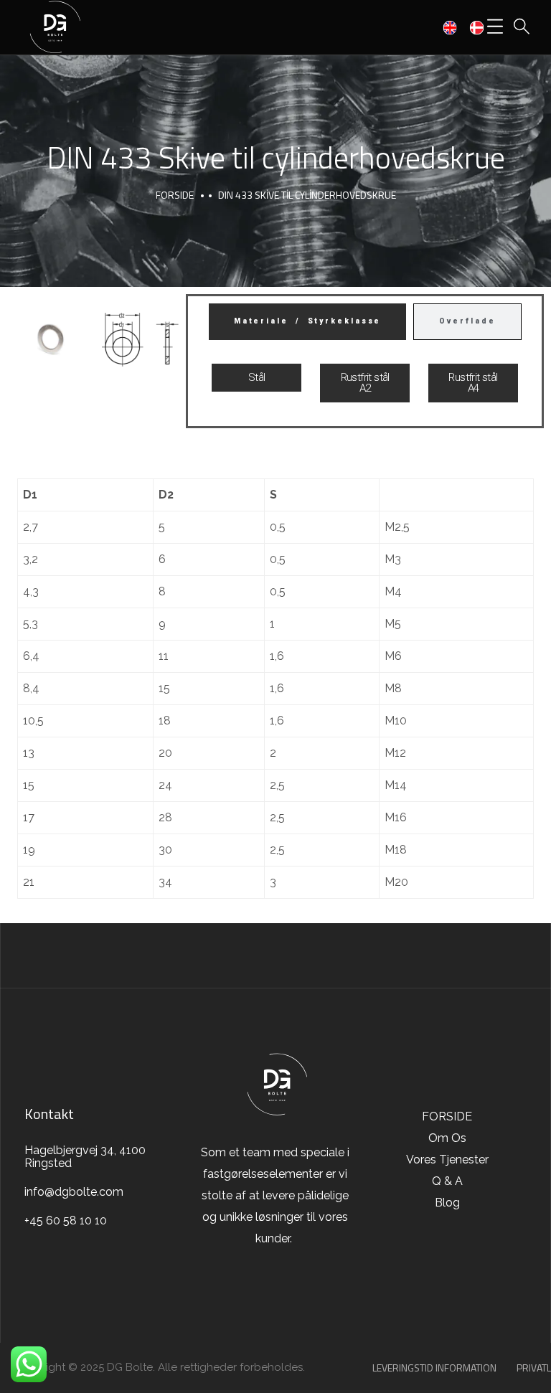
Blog (447, 1202)
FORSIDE (175, 194)
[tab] (308, 321)
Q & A (447, 1181)
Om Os (447, 1138)
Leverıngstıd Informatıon (434, 1367)
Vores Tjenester (447, 1159)
